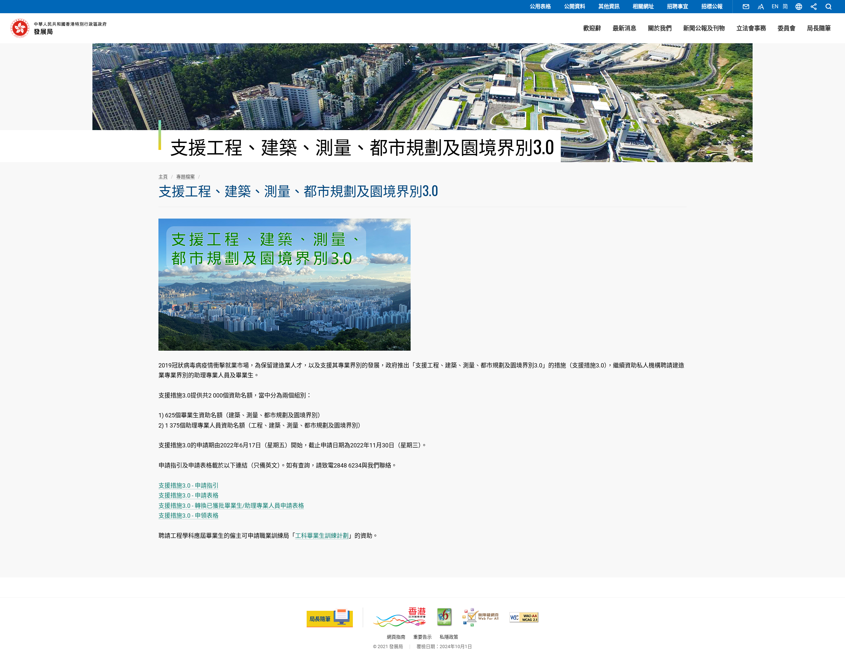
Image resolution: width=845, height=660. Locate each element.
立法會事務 (751, 28)
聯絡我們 (746, 6)
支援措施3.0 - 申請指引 (188, 485)
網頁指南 (396, 637)
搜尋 (828, 6)
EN (775, 6)
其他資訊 (609, 6)
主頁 (163, 176)
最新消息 (624, 28)
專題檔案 (185, 176)
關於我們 (660, 28)
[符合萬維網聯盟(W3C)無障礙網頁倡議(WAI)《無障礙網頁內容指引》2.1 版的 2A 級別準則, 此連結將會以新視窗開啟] (523, 617)
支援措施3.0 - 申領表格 (188, 515)
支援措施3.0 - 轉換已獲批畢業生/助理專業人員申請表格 (231, 505)
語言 (798, 6)
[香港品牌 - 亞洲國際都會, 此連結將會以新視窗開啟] (399, 617)
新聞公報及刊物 (704, 28)
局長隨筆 (819, 28)
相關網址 (643, 6)
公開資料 (574, 6)
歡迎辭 (592, 28)
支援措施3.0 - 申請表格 (188, 495)
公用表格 (540, 6)
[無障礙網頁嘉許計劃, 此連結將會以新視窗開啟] (480, 617)
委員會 (786, 28)
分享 (813, 6)
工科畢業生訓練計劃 (322, 535)
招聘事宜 (677, 6)
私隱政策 (449, 637)
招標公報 (712, 6)
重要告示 (422, 637)
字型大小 (760, 6)
